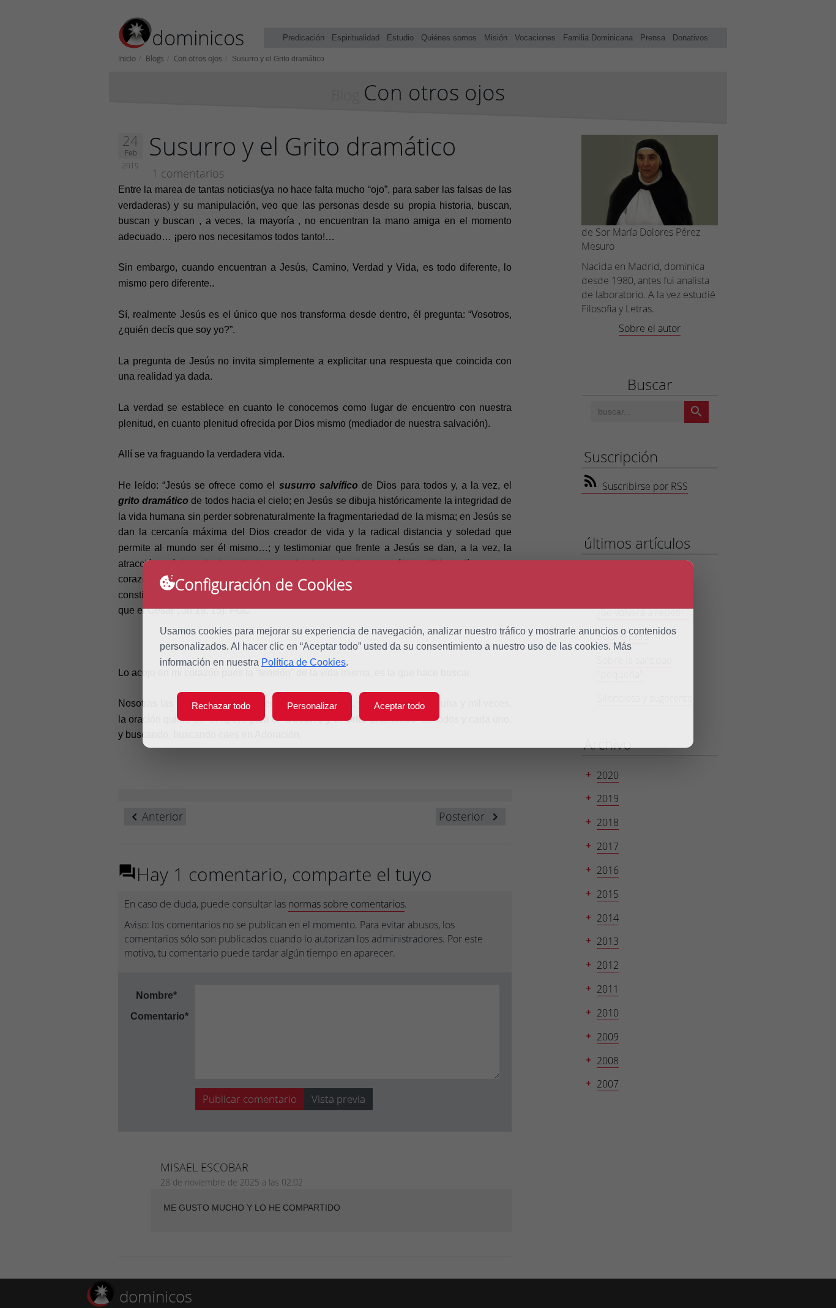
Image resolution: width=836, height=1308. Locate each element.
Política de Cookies (303, 662)
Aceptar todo (399, 706)
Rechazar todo (221, 706)
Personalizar (312, 706)
